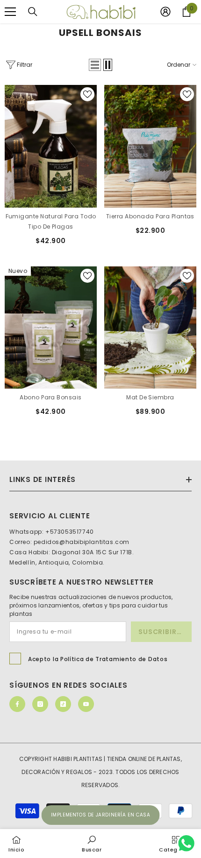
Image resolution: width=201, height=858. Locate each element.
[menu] (10, 11)
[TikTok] (63, 704)
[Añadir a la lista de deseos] (87, 94)
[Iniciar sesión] (165, 12)
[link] (92, 843)
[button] (95, 65)
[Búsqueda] (32, 11)
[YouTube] (86, 704)
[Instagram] (40, 704)
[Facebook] (17, 704)
